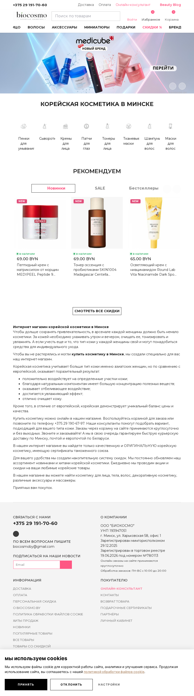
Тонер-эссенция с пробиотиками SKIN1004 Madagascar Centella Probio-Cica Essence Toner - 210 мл (97, 270)
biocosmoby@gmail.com (33, 546)
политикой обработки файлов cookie (114, 672)
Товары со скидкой (32, 646)
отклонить (71, 684)
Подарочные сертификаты (126, 608)
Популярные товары (33, 633)
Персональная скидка (34, 601)
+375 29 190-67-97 (69, 423)
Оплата (105, 5)
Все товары (23, 640)
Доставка (86, 5)
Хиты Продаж (25, 620)
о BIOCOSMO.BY (26, 608)
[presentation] (172, 86)
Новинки (22, 627)
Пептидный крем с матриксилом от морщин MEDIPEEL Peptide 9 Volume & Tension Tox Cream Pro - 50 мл (38, 270)
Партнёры (110, 614)
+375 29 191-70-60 (30, 5)
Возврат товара (115, 601)
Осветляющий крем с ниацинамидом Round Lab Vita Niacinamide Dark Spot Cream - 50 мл (153, 270)
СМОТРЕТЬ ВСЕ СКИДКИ (97, 311)
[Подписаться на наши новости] (66, 565)
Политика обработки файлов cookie (48, 614)
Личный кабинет (116, 620)
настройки (109, 684)
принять (26, 684)
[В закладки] (60, 204)
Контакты (110, 595)
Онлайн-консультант (133, 5)
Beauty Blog (170, 5)
